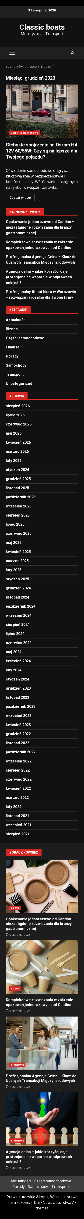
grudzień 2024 (18, 588)
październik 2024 (20, 606)
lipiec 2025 (15, 524)
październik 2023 (20, 706)
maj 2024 (13, 652)
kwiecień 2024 (18, 661)
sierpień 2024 (18, 624)
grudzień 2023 (18, 688)
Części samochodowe (24, 132)
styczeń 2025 (17, 579)
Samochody (16, 365)
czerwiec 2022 (19, 779)
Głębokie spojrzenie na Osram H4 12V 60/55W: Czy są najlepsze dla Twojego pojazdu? (42, 111)
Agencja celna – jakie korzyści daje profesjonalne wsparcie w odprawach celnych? (39, 277)
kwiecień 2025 (18, 551)
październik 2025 (20, 497)
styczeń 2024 (17, 679)
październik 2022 (20, 752)
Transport (15, 374)
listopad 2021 (17, 816)
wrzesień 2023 (19, 715)
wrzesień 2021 (19, 825)
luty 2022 (13, 806)
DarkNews (43, 1202)
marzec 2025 (17, 561)
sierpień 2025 (18, 515)
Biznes (12, 329)
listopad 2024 (17, 597)
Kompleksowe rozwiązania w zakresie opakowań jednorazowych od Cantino (42, 967)
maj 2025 (13, 542)
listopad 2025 (17, 488)
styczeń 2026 (17, 470)
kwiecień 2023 (18, 725)
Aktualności (16, 320)
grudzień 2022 (18, 734)
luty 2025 (13, 570)
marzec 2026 (17, 451)
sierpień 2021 (18, 834)
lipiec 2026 (15, 415)
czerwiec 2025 (19, 533)
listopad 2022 (17, 743)
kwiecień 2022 (18, 788)
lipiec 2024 (15, 633)
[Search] (72, 52)
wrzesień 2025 (19, 506)
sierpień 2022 (18, 770)
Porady (12, 356)
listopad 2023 (17, 697)
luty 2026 (13, 460)
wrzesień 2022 (19, 761)
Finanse (13, 347)
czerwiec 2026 (19, 424)
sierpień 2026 (18, 406)
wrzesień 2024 (19, 615)
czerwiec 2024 (19, 643)
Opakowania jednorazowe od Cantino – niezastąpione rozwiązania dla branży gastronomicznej (40, 227)
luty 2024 (13, 670)
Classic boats (42, 27)
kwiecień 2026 (18, 442)
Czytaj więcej (20, 197)
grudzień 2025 (18, 479)
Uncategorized (19, 383)
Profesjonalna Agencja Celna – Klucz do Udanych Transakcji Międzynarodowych (42, 1043)
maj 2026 (13, 433)
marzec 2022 (17, 797)
